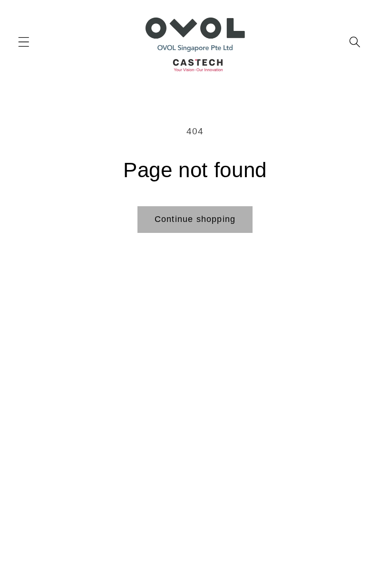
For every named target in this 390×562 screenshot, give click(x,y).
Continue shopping (195, 219)
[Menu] (24, 41)
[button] (354, 41)
